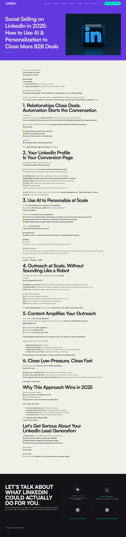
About (80, 3)
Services (47, 3)
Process (64, 3)
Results (73, 3)
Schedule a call (112, 3)
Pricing (56, 3)
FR (100, 3)
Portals (94, 3)
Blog (87, 3)
